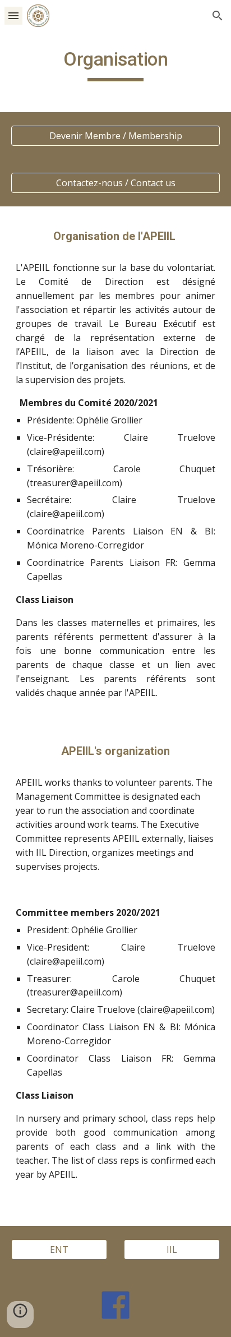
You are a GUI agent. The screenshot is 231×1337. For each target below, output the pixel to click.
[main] (115, 64)
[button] (13, 15)
